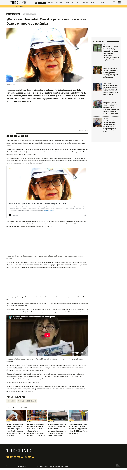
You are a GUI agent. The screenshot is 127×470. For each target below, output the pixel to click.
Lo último (42, 2)
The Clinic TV (22, 457)
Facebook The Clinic (11, 457)
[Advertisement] (47, 241)
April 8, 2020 (35, 382)
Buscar (114, 2)
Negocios (59, 2)
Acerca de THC (21, 466)
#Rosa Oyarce (31, 401)
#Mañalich (11, 401)
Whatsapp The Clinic (18, 457)
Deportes (94, 2)
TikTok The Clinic (29, 457)
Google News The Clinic (33, 457)
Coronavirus (13, 14)
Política (51, 2)
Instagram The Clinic (15, 457)
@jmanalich (18, 368)
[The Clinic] (18, 2)
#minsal (21, 401)
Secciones (119, 2)
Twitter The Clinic (7, 457)
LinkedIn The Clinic (26, 457)
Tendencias (75, 2)
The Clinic (36, 2)
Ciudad (66, 2)
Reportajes (103, 2)
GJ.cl (118, 466)
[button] (7, 136)
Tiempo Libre (85, 2)
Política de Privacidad (21, 468)
